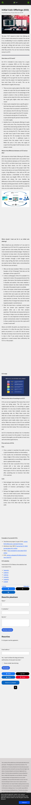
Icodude (6, 581)
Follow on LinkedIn (10, 682)
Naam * (4, 600)
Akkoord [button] (24, 802)
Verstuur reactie (7, 630)
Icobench (6, 572)
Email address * (6, 649)
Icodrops (6, 575)
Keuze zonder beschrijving (11, 663)
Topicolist (6, 570)
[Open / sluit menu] (28, 2)
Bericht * (4, 617)
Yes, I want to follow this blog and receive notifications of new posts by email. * (13, 659)
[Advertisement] (15, 222)
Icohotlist (6, 579)
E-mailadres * (5, 609)
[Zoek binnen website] (2, 2)
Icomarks (6, 577)
